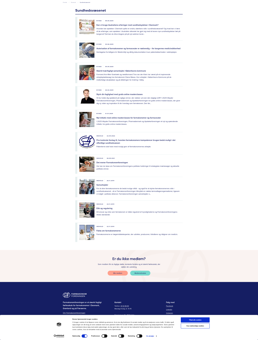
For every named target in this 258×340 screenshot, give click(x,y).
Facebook (169, 306)
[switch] (104, 336)
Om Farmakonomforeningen (74, 313)
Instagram (169, 313)
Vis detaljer (150, 336)
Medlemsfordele (140, 273)
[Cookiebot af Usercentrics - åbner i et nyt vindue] (59, 336)
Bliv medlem (117, 273)
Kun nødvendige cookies (195, 326)
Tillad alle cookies (195, 320)
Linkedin (169, 309)
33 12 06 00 (125, 306)
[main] (129, 125)
